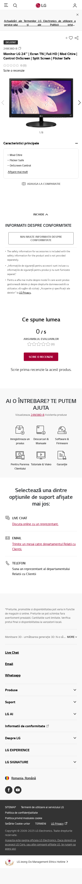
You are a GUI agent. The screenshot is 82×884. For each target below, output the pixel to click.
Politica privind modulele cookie (23, 818)
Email (9, 664)
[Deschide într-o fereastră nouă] (8, 790)
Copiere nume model (19, 48)
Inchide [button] (38, 214)
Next (79, 102)
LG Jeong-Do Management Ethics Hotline (41, 862)
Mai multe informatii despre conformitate (41, 238)
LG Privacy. (25, 292)
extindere (76, 143)
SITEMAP (10, 807)
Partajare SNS (76, 38)
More (70, 637)
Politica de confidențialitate (21, 812)
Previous (2, 102)
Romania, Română (23, 778)
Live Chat (12, 652)
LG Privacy (57, 823)
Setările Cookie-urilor (17, 823)
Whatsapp (13, 675)
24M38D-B (37, 415)
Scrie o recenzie (14, 70)
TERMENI (40, 823)
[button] (41, 102)
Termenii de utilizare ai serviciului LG (42, 807)
